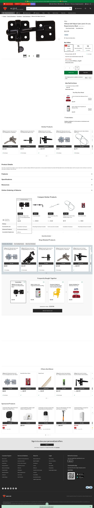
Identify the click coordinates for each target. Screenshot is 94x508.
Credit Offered (54, 3)
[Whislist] (85, 8)
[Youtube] (11, 488)
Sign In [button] (47, 444)
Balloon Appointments (21, 472)
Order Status (79, 8)
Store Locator (4, 458)
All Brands (35, 467)
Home (4, 16)
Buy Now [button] (86, 72)
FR (90, 3)
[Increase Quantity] (74, 68)
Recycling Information (37, 477)
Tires (49, 13)
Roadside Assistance (21, 465)
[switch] (4, 220)
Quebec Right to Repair (53, 470)
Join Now (57, 447)
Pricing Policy (51, 467)
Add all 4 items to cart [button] (47, 310)
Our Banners (35, 463)
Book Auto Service (72, 13)
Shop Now (65, 1)
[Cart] (90, 8)
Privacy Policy (51, 458)
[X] (5, 488)
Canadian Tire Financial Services (23, 458)
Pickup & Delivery (5, 465)
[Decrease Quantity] (65, 68)
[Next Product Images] (59, 39)
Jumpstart (35, 472)
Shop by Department (9, 13)
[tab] (68, 48)
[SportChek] (24, 4)
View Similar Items (79, 28)
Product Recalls (4, 470)
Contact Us (4, 474)
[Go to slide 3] (33, 55)
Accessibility (51, 465)
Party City (63, 13)
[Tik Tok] (16, 488)
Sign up (70, 461)
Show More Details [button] (46, 235)
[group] (9, 427)
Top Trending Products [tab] (19, 243)
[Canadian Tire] (17, 4)
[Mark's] (29, 4)
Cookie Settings (4, 477)
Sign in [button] (87, 3)
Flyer (19, 13)
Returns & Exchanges (5, 467)
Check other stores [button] (69, 62)
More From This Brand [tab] (30, 243)
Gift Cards (19, 467)
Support (68, 3)
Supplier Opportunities (37, 479)
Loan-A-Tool (20, 474)
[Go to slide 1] (24, 55)
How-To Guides (20, 477)
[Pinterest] (13, 488)
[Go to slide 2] (29, 55)
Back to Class (55, 13)
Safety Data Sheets (5, 472)
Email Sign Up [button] (61, 3)
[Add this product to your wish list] (77, 68)
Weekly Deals (28, 13)
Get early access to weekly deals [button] (46, 506)
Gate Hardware (26, 16)
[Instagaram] (8, 488)
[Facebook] (3, 488)
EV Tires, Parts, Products (22, 463)
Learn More (70, 470)
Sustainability (35, 474)
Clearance (37, 13)
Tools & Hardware (11, 16)
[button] (70, 8)
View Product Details (70, 28)
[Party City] (33, 4)
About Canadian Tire (36, 458)
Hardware (19, 16)
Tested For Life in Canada (37, 470)
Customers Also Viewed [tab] (7, 243)
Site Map (50, 463)
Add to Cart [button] (71, 72)
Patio (43, 13)
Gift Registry (20, 470)
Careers (34, 465)
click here (69, 122)
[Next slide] (92, 136)
